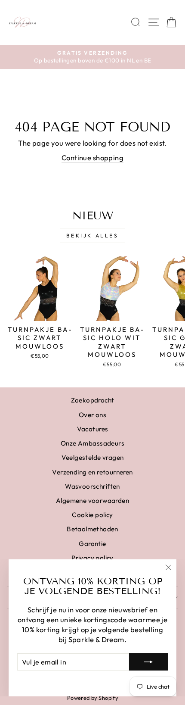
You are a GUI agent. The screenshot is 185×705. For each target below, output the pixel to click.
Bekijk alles (92, 235)
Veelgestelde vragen (93, 457)
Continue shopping (92, 157)
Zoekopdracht (92, 400)
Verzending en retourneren (92, 472)
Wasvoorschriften (92, 486)
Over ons (92, 415)
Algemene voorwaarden (92, 500)
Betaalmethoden (92, 529)
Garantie (92, 544)
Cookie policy (92, 515)
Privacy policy (92, 558)
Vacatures (92, 429)
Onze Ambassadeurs (92, 443)
